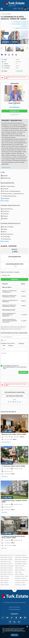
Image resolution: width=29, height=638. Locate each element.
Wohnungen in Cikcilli (6, 563)
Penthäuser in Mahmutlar (21, 580)
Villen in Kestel (4, 580)
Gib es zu (14, 635)
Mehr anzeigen (5, 200)
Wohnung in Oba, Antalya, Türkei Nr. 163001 (14, 434)
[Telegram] (20, 402)
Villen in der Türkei (20, 565)
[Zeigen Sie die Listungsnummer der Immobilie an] (12, 54)
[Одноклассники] (11, 402)
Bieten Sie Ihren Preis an (22, 28)
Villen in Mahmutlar (20, 570)
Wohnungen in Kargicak (21, 559)
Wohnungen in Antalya (6, 557)
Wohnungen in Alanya (20, 555)
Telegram (10, 345)
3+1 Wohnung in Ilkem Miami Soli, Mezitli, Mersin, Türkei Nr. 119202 (13, 537)
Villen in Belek (4, 582)
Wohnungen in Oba (6, 561)
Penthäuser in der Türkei (21, 576)
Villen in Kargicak (19, 574)
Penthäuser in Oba (20, 582)
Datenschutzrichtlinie (14, 607)
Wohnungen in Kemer (20, 561)
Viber (4, 345)
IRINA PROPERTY (6, 442)
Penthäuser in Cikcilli (20, 584)
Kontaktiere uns (14, 111)
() (16, 8)
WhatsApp (21, 343)
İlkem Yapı (4, 548)
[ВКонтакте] (8, 402)
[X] (13, 402)
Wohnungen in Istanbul (6, 567)
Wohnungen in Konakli (6, 570)
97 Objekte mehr (14, 114)
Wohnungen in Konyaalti (7, 565)
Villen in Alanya (19, 567)
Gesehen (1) (25, 26)
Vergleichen (14, 279)
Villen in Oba (18, 572)
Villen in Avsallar (5, 576)
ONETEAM (4, 476)
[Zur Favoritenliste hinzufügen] (26, 416)
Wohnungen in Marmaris (7, 574)
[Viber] (15, 402)
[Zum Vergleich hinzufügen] (23, 416)
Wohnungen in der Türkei (7, 555)
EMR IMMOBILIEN (14, 107)
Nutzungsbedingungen (14, 609)
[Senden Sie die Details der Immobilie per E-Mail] (5, 54)
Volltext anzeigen (6, 167)
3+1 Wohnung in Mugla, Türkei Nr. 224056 (13, 466)
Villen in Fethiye (5, 584)
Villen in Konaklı (5, 578)
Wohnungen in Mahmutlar (21, 557)
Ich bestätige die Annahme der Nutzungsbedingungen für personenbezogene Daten (15, 367)
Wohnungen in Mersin (6, 572)
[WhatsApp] (17, 402)
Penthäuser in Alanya (20, 578)
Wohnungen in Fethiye (21, 563)
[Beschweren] (16, 54)
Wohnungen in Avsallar (6, 559)
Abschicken (23, 372)
